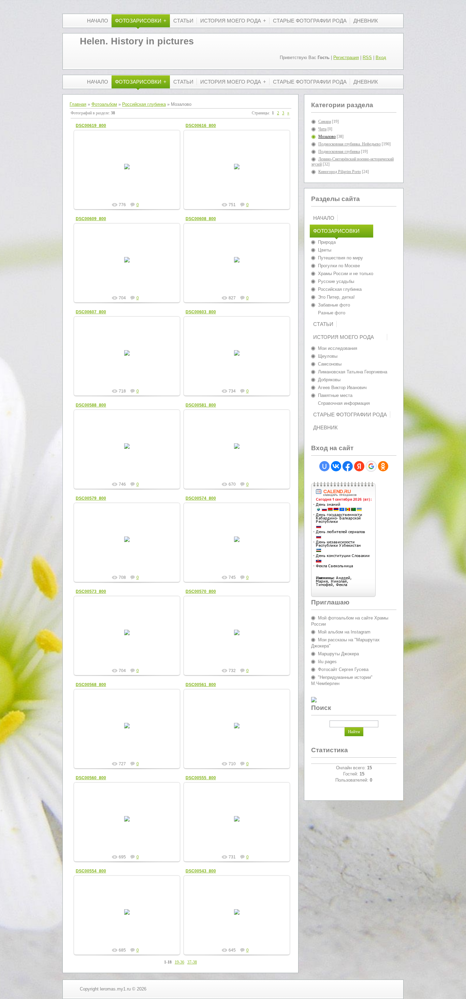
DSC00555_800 (201, 777)
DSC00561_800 (201, 684)
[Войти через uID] (324, 466)
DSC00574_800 (201, 498)
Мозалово (327, 136)
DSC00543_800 (201, 871)
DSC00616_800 (201, 125)
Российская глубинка (144, 104)
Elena (130, 172)
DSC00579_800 (91, 498)
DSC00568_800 (91, 684)
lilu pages (327, 661)
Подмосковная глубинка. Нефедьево (349, 144)
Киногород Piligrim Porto (339, 171)
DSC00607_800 (91, 312)
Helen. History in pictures (137, 41)
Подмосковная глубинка (339, 151)
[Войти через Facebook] (348, 466)
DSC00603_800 (201, 312)
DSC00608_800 (201, 218)
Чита (322, 129)
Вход (381, 57)
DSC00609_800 (91, 218)
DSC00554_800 (91, 871)
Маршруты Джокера (338, 653)
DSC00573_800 (91, 591)
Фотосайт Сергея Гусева (343, 669)
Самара (324, 121)
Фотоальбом (104, 104)
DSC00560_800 (91, 777)
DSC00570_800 (201, 591)
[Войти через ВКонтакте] (336, 466)
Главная (78, 104)
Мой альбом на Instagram (344, 631)
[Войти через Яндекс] (359, 466)
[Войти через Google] (371, 466)
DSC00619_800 (91, 125)
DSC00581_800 (201, 405)
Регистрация (346, 57)
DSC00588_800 (91, 405)
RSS (367, 57)
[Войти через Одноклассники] (383, 466)
